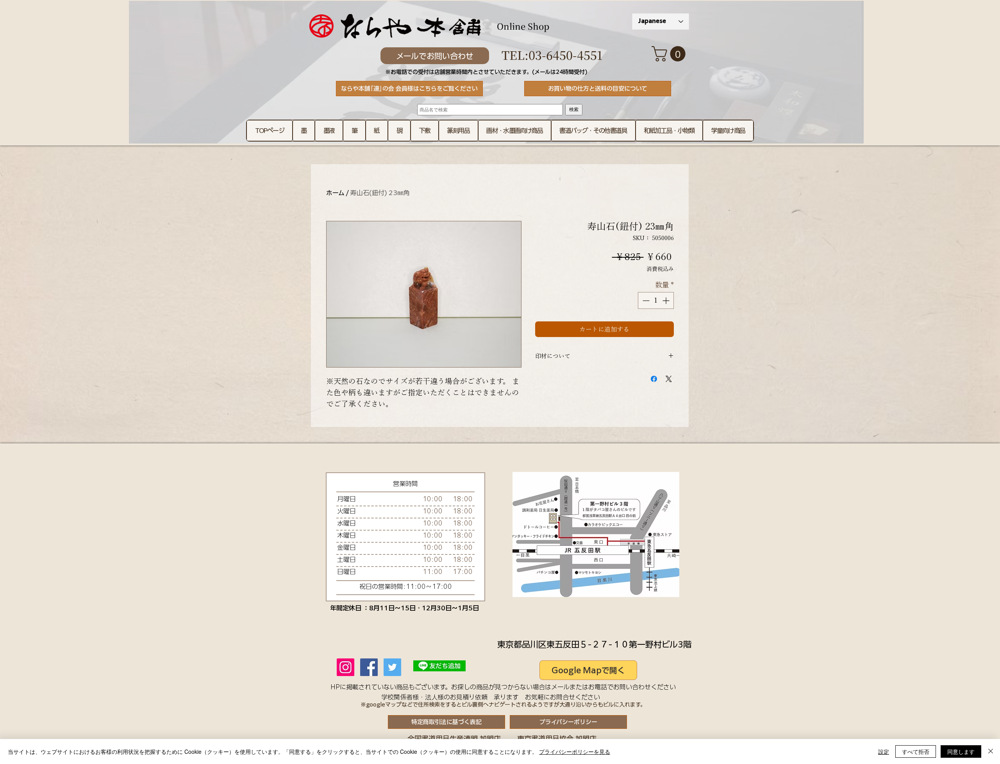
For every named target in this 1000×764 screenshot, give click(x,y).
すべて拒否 (915, 751)
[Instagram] (345, 667)
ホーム (335, 193)
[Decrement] (645, 300)
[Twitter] (392, 667)
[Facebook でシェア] (654, 379)
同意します (961, 751)
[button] (670, 53)
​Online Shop (523, 26)
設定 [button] (883, 751)
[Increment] (667, 300)
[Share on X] (668, 379)
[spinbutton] (656, 300)
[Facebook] (369, 667)
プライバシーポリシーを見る (574, 751)
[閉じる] (990, 751)
